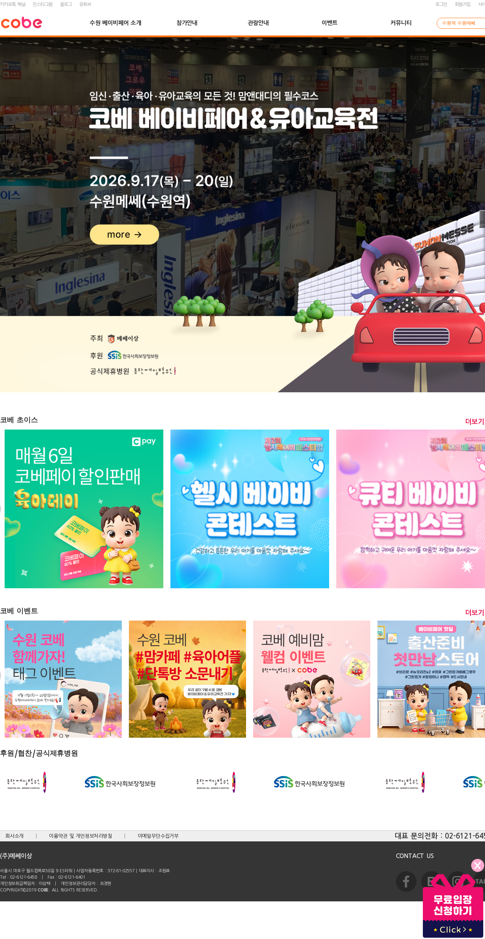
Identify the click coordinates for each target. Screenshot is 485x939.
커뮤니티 (401, 23)
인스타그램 (42, 4)
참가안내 (186, 23)
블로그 (66, 4)
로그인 (441, 4)
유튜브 (85, 4)
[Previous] (9, 219)
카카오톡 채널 (12, 4)
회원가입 (462, 4)
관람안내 (258, 23)
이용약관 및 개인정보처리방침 (80, 836)
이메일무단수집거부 (158, 836)
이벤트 (329, 23)
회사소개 (14, 836)
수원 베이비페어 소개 (115, 23)
